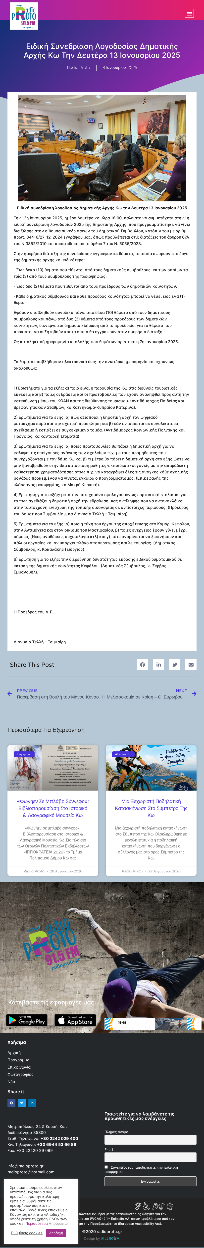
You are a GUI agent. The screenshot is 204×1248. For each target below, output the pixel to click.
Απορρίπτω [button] (58, 1223)
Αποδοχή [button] (56, 1233)
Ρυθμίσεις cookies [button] (27, 1233)
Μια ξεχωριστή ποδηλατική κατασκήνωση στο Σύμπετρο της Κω (151, 809)
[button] (189, 13)
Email (108, 1149)
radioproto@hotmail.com (31, 1171)
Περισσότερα (36, 1223)
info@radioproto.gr (25, 1165)
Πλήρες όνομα (116, 1132)
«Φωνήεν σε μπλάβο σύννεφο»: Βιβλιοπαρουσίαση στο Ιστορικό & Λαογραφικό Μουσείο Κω (53, 809)
